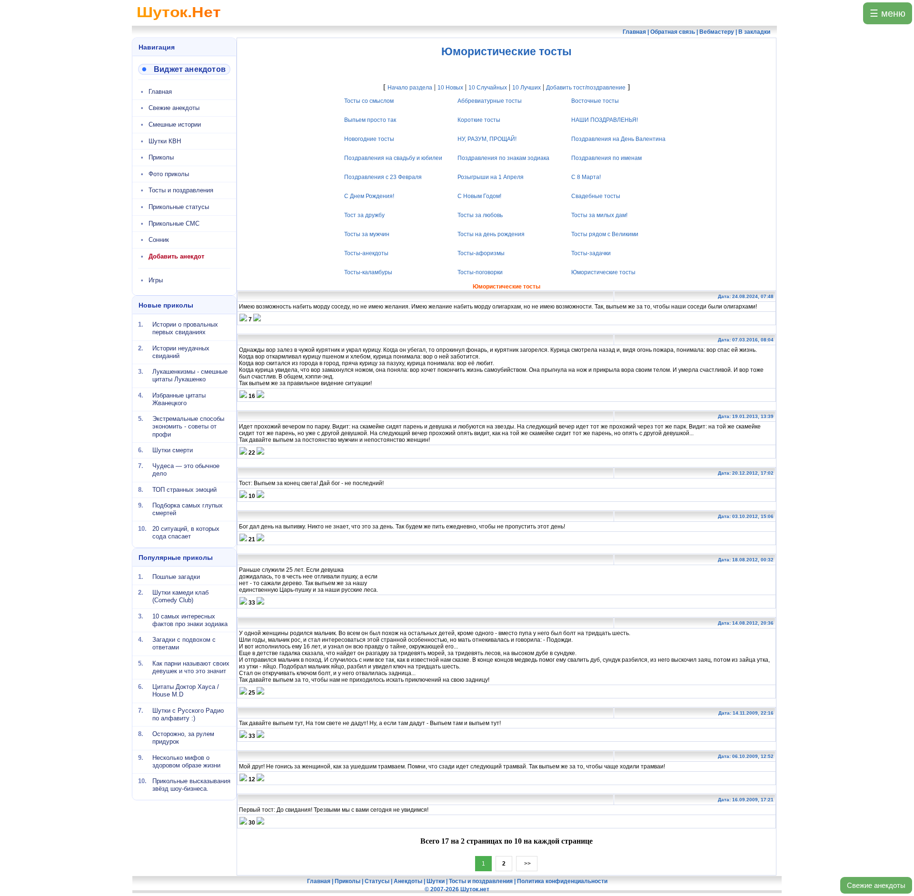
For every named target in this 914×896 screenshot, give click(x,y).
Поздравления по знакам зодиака (504, 158)
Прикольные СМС (174, 223)
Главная (160, 91)
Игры (156, 280)
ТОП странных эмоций (184, 489)
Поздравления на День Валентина (618, 139)
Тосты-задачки (591, 253)
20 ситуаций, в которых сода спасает (185, 532)
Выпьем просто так (370, 120)
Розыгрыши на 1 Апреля (491, 177)
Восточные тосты (595, 101)
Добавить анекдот (176, 256)
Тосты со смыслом (369, 101)
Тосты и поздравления (181, 190)
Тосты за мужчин (366, 234)
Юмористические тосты (603, 272)
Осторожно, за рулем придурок (183, 737)
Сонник (159, 239)
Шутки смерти (172, 450)
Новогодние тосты (369, 139)
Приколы (161, 157)
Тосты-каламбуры (368, 272)
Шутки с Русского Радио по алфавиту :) (188, 714)
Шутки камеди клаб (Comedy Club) (180, 596)
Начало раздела (409, 87)
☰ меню (887, 13)
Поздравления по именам (606, 158)
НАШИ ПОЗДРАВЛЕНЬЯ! (604, 120)
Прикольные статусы (179, 206)
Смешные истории (175, 124)
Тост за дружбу (364, 215)
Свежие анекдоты (876, 885)
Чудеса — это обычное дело (185, 469)
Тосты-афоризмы (481, 253)
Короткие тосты (479, 120)
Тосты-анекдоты (366, 253)
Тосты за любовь (480, 215)
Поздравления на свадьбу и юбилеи (393, 158)
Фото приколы (169, 174)
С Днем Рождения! (369, 196)
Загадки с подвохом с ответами (184, 643)
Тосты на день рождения (491, 234)
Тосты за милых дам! (599, 215)
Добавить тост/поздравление (586, 87)
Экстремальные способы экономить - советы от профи (188, 426)
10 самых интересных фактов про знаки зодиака (190, 619)
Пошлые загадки (176, 576)
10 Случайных (487, 87)
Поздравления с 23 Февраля (383, 177)
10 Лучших (526, 87)
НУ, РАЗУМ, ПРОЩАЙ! (487, 139)
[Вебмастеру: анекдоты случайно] (184, 69)
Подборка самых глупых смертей (187, 509)
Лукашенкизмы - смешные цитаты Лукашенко (190, 375)
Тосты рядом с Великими (604, 234)
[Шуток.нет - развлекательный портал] (179, 22)
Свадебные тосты (595, 196)
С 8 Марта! (586, 177)
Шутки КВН (165, 141)
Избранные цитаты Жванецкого (179, 398)
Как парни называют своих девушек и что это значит (190, 666)
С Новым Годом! (480, 196)
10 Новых (450, 87)
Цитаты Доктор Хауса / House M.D (185, 690)
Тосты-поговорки (480, 272)
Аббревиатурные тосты (490, 101)
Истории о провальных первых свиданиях (185, 328)
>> (527, 863)
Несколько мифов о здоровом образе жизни (186, 761)
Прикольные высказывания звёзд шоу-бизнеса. (191, 784)
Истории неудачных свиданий (180, 351)
